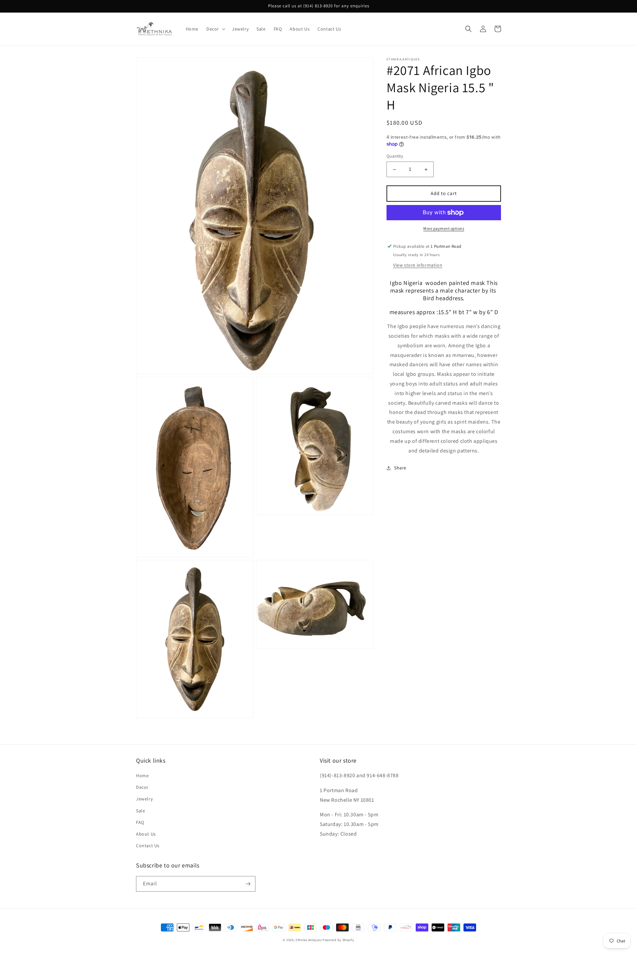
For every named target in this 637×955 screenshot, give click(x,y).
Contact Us (148, 846)
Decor (142, 787)
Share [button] (400, 468)
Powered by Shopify (338, 940)
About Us (146, 834)
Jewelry (144, 799)
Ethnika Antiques (308, 940)
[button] (215, 29)
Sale (140, 811)
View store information (417, 265)
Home (142, 776)
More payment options (443, 228)
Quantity (395, 156)
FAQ (140, 822)
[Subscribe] (248, 884)
